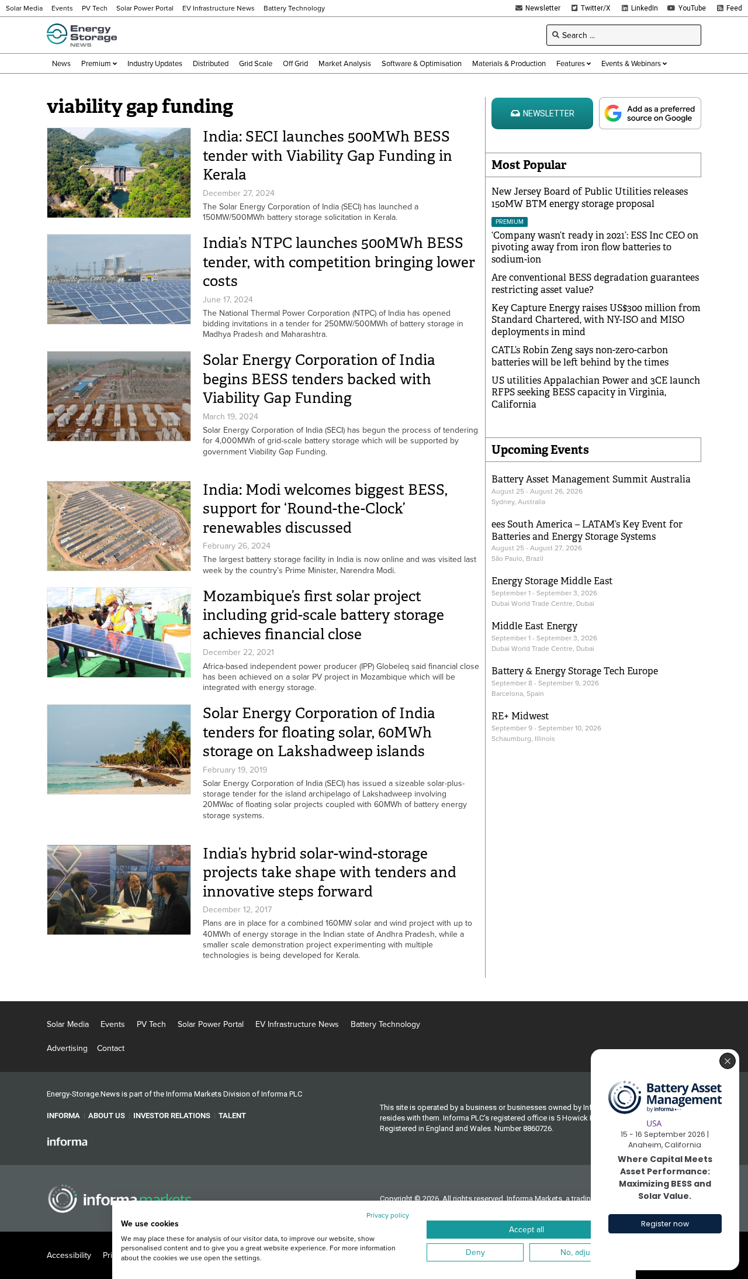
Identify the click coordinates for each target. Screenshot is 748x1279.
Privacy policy (387, 1215)
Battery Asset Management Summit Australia (591, 479)
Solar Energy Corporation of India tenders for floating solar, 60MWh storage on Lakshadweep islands (319, 732)
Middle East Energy (534, 626)
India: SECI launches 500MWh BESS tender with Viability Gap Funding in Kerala (327, 155)
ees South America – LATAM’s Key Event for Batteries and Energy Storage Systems (587, 530)
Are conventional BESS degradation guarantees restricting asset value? (595, 283)
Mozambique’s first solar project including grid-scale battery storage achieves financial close (323, 615)
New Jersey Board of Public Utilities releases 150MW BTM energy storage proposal (589, 197)
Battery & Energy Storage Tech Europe (574, 671)
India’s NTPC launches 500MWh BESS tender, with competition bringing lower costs (339, 262)
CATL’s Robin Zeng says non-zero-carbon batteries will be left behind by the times (580, 356)
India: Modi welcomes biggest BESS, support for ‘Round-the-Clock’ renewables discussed (325, 509)
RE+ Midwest (520, 716)
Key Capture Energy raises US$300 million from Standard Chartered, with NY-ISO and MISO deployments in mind (596, 320)
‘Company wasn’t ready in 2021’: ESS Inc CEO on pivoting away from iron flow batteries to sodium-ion (594, 247)
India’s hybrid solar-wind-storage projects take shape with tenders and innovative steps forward (329, 872)
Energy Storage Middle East (552, 581)
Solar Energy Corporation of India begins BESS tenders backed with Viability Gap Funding (319, 379)
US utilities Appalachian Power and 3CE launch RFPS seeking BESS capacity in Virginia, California (595, 392)
